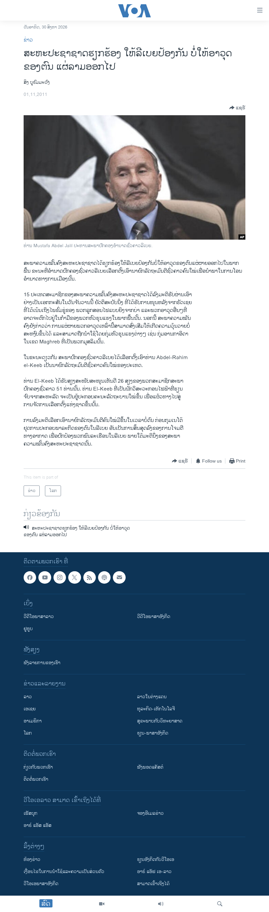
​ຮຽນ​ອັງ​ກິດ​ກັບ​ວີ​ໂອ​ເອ (155, 859)
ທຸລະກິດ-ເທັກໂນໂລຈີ (156, 708)
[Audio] (161, 904)
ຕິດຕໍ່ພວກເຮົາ (36, 779)
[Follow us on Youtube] (44, 577)
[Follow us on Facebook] (30, 577)
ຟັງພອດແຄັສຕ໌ (150, 767)
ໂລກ (28, 733)
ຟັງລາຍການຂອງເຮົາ (42, 662)
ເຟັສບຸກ (30, 813)
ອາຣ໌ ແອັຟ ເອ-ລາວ (154, 871)
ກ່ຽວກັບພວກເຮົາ (38, 767)
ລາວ (28, 696)
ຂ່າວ (28, 40)
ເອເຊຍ (30, 708)
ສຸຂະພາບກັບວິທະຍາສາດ (159, 721)
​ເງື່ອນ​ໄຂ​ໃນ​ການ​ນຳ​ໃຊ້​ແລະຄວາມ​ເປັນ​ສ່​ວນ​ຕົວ (64, 871)
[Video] (102, 904)
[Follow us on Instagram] (59, 577)
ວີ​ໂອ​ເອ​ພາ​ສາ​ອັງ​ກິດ (41, 883)
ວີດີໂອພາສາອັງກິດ (153, 616)
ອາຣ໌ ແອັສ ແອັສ (38, 825)
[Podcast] (104, 577)
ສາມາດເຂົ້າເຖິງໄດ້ (153, 883)
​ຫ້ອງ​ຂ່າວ (32, 859)
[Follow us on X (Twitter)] (74, 577)
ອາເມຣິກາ (33, 721)
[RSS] (89, 577)
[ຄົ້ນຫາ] (220, 904)
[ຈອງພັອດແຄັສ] (119, 577)
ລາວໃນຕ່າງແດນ (152, 696)
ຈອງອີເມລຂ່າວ (150, 813)
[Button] (237, 108)
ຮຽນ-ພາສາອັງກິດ (152, 733)
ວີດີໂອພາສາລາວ (39, 616)
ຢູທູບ (28, 628)
